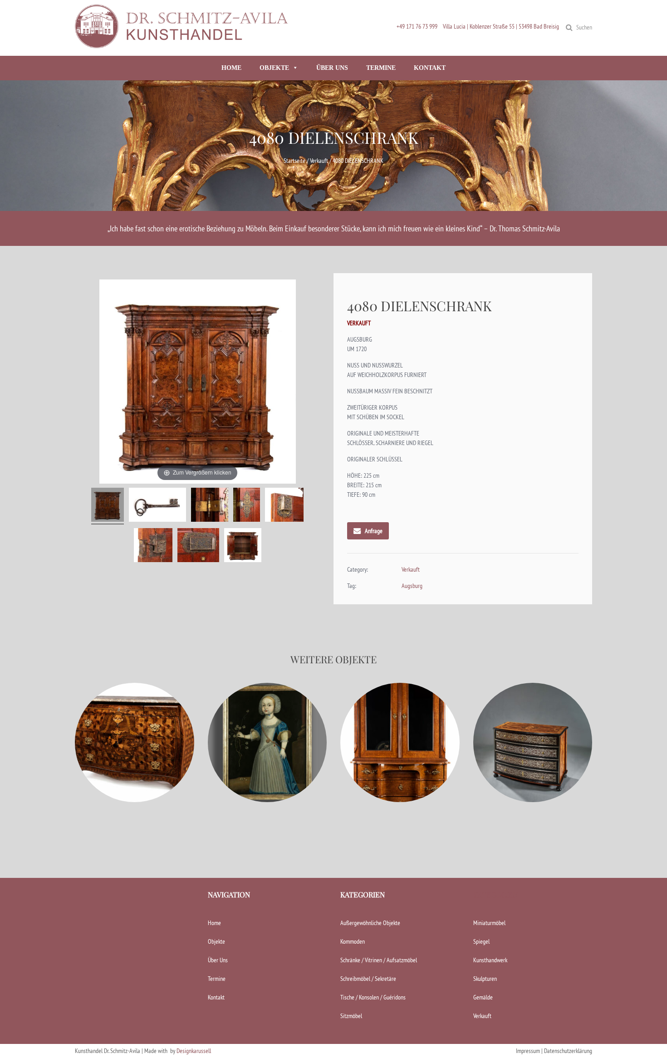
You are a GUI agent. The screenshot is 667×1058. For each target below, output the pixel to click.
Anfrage (374, 531)
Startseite (294, 161)
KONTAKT (430, 67)
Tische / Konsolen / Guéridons (373, 997)
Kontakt (216, 997)
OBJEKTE (274, 67)
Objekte (216, 941)
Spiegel (481, 941)
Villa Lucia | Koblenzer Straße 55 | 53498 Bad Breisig (501, 26)
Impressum (528, 1051)
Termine (217, 979)
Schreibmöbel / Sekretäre (368, 979)
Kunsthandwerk (490, 960)
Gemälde (483, 997)
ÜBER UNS (332, 67)
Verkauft (319, 161)
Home (214, 923)
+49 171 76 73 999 (417, 26)
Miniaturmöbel (489, 923)
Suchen (584, 27)
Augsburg (412, 586)
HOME (231, 67)
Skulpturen (485, 979)
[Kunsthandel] (184, 44)
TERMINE (381, 67)
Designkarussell (194, 1051)
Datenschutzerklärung (568, 1051)
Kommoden (352, 941)
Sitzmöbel (351, 1016)
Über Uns (218, 960)
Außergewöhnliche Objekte (370, 923)
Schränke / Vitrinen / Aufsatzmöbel (378, 960)
